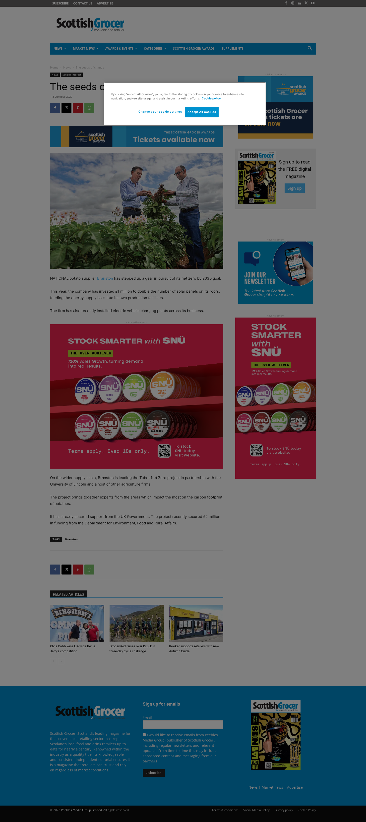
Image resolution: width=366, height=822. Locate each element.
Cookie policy (211, 98)
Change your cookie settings (160, 111)
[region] (185, 103)
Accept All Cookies (201, 112)
